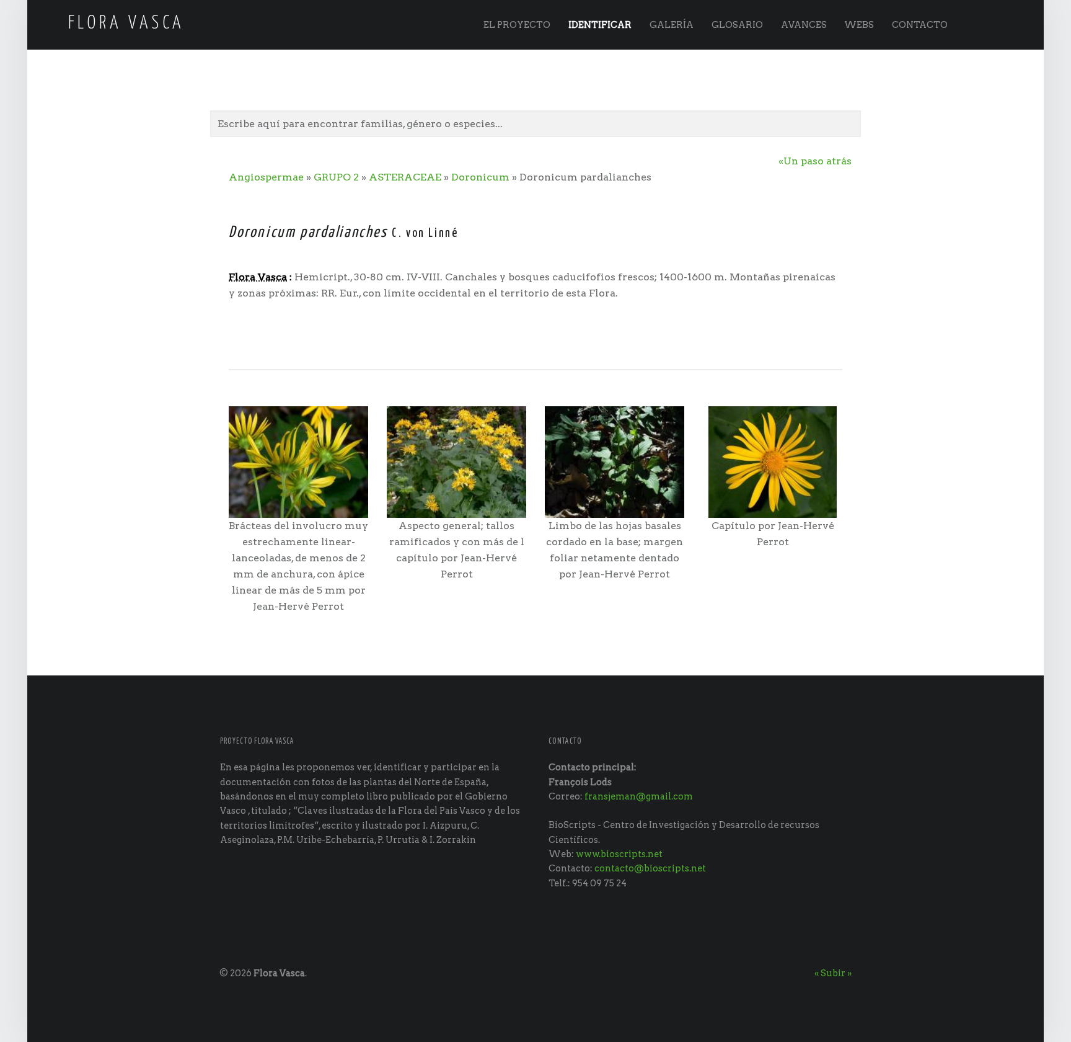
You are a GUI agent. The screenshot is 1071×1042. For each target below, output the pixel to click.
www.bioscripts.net (619, 854)
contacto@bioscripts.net (650, 868)
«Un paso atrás (815, 161)
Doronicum (480, 177)
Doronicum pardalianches (308, 232)
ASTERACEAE (405, 177)
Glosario (737, 24)
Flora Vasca (279, 973)
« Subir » (833, 973)
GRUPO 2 (336, 177)
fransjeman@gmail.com (638, 796)
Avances (804, 24)
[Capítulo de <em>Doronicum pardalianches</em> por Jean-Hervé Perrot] (772, 461)
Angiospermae (266, 177)
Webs (859, 24)
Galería (672, 24)
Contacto (920, 24)
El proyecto (516, 24)
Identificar (600, 24)
